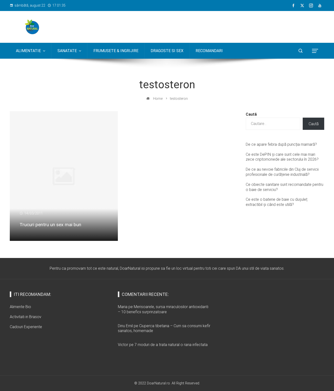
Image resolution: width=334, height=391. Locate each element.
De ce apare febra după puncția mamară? (281, 144)
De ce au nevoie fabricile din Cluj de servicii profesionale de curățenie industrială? (282, 172)
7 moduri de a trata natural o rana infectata (171, 344)
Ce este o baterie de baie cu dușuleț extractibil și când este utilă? (276, 202)
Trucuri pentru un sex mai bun (50, 224)
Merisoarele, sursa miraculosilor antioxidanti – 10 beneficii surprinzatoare (163, 309)
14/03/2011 (33, 213)
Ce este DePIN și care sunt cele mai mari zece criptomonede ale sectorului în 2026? (282, 157)
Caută (251, 114)
